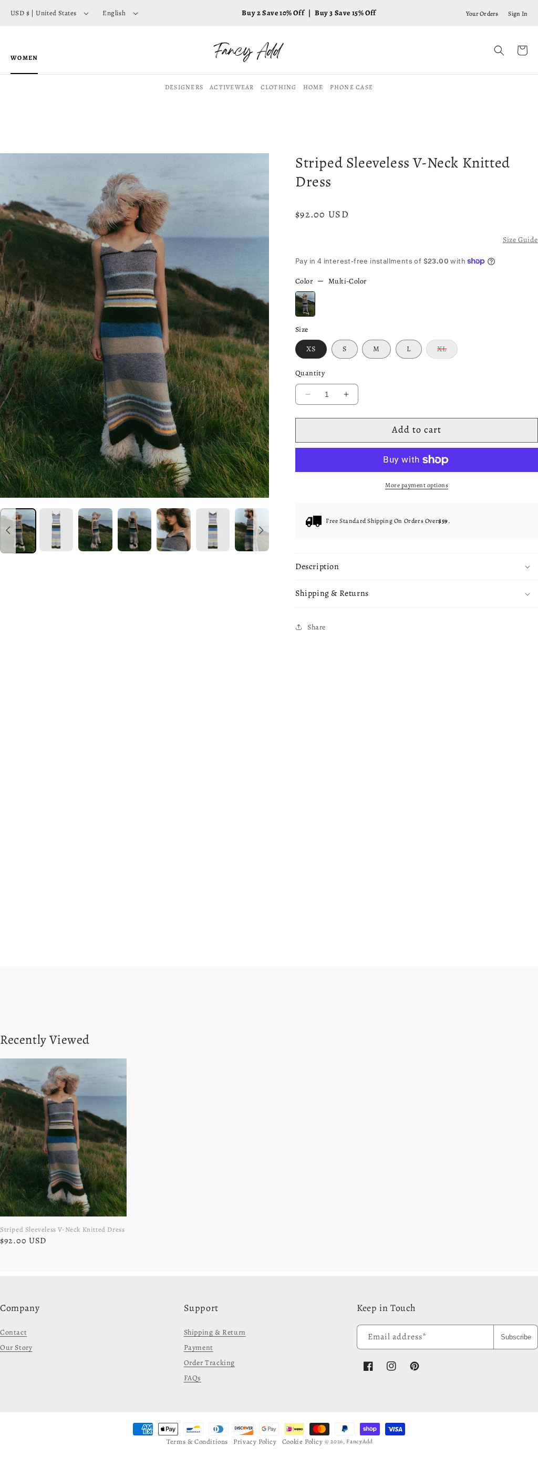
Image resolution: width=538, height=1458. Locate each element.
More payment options (416, 485)
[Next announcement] (261, 530)
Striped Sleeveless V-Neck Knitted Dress (62, 1229)
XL (447, 351)
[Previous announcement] (8, 530)
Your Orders (482, 13)
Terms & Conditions (197, 1441)
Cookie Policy (302, 1441)
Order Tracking (209, 1363)
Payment (198, 1347)
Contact (13, 1332)
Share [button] (316, 627)
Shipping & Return (215, 1332)
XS (311, 349)
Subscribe (516, 1337)
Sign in (517, 13)
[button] (499, 50)
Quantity (310, 373)
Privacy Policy (254, 1441)
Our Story (16, 1347)
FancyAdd (359, 1441)
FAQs (192, 1378)
